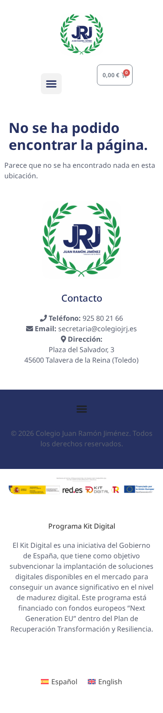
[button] (51, 83)
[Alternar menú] (81, 408)
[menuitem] (59, 681)
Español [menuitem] (64, 681)
